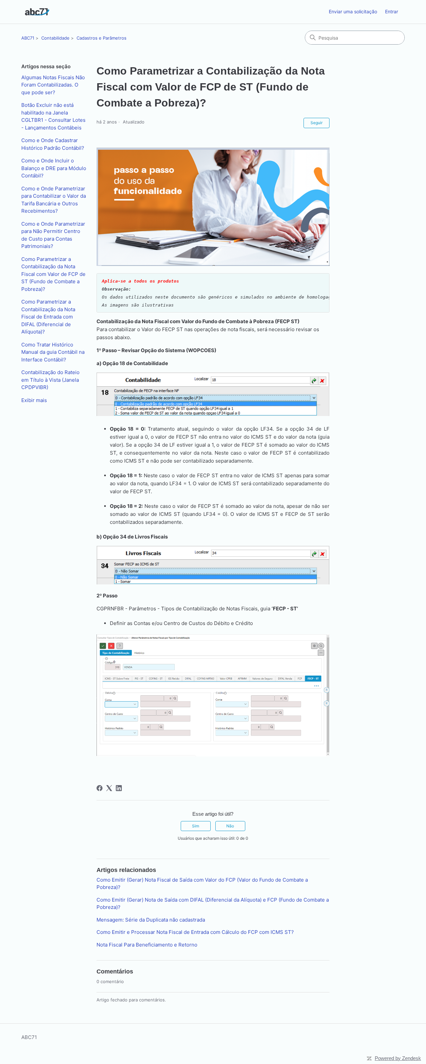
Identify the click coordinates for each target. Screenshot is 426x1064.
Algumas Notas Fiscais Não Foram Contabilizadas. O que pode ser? (53, 85)
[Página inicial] (37, 12)
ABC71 (27, 38)
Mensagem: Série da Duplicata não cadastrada (151, 920)
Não (230, 825)
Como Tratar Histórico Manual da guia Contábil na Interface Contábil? (53, 352)
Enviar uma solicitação (353, 11)
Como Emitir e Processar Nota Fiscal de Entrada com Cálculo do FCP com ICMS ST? (195, 932)
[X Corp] (109, 788)
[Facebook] (100, 788)
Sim (195, 825)
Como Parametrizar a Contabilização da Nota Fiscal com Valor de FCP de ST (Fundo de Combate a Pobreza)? (53, 274)
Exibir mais (34, 400)
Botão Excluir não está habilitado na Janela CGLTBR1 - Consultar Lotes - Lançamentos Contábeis (53, 116)
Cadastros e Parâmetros (101, 38)
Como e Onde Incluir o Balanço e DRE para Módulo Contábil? (53, 168)
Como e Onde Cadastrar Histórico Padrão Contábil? (52, 144)
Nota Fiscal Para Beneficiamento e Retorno (147, 945)
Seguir (316, 122)
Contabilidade (55, 38)
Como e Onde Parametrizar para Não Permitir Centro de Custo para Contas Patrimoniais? (53, 235)
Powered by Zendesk (398, 1058)
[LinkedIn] (119, 788)
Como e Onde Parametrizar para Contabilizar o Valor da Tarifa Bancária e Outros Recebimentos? (53, 199)
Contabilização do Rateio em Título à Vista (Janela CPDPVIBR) (50, 379)
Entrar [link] (391, 11)
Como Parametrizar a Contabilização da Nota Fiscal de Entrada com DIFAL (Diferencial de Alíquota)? (48, 317)
